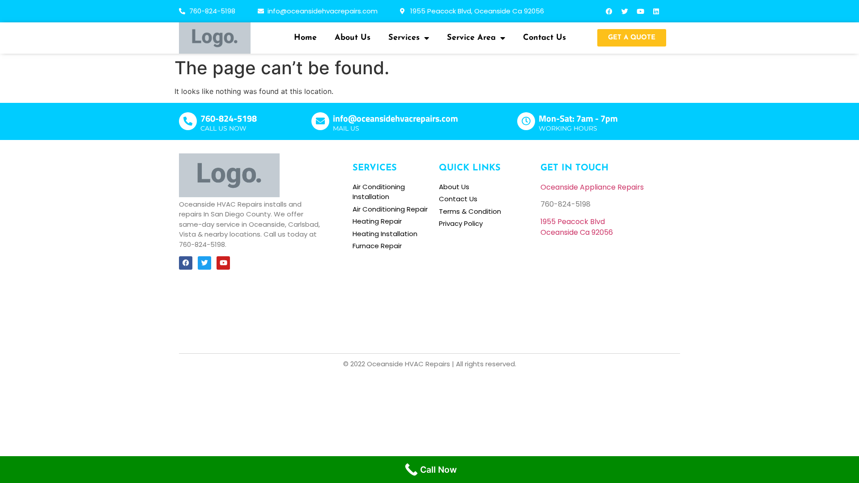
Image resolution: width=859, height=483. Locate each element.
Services (404, 38)
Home (305, 38)
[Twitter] (625, 11)
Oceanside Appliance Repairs (592, 187)
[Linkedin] (656, 11)
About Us (352, 38)
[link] (572, 221)
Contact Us (544, 38)
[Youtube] (640, 11)
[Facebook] (609, 11)
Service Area (471, 38)
